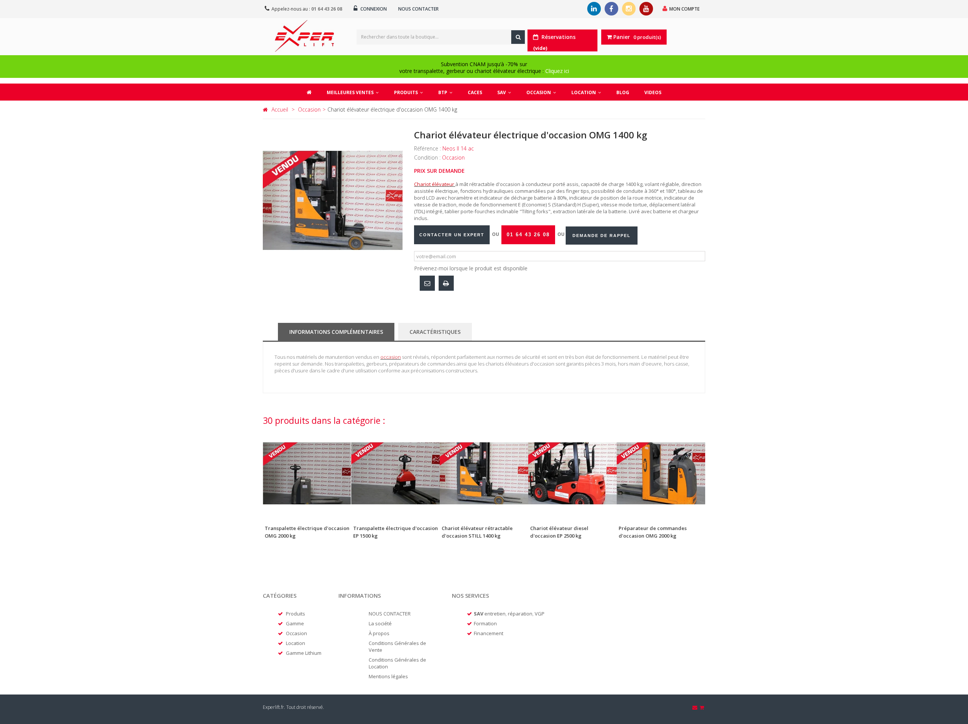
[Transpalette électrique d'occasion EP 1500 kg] (395, 473)
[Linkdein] (594, 9)
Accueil (279, 109)
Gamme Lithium (303, 653)
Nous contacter (418, 9)
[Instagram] (629, 9)
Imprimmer (446, 283)
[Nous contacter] (695, 707)
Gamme (295, 623)
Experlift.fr (273, 707)
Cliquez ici (557, 70)
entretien (495, 613)
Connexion (373, 9)
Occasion (296, 633)
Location (295, 643)
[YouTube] (646, 9)
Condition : (428, 157)
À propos (379, 633)
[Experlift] (304, 36)
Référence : (428, 148)
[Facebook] (611, 9)
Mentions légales (388, 676)
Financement (488, 633)
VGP (539, 613)
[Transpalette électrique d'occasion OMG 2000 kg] (307, 473)
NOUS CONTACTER (390, 613)
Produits (295, 613)
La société (380, 623)
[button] (408, 92)
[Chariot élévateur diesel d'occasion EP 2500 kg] (572, 473)
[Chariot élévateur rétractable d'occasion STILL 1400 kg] (484, 473)
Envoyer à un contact (427, 283)
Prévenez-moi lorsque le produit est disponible (470, 268)
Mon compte (684, 9)
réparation (520, 613)
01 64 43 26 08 (326, 9)
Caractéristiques (435, 331)
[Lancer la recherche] (518, 37)
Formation (485, 623)
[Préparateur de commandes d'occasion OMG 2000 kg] (661, 473)
